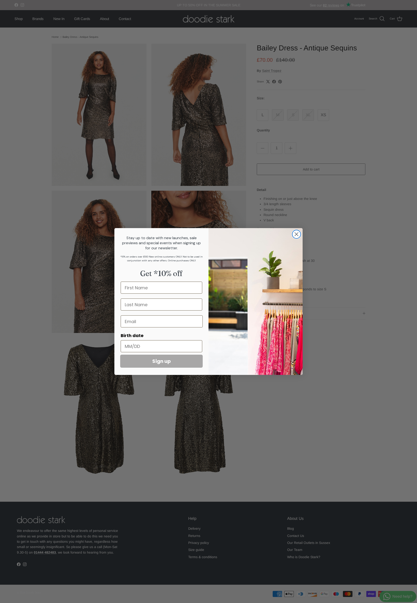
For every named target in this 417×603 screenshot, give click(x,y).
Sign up (161, 361)
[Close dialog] (296, 234)
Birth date (132, 335)
